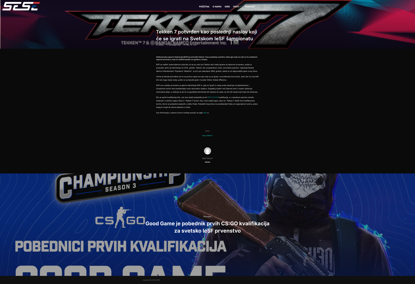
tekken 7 (210, 136)
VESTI (236, 6)
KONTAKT (250, 6)
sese (204, 136)
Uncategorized (174, 45)
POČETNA (204, 6)
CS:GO (215, 97)
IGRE (227, 6)
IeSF (205, 113)
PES (209, 97)
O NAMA (217, 6)
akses (161, 45)
